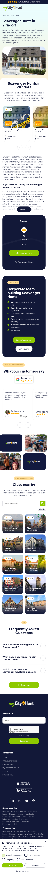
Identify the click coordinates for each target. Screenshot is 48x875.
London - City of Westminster (14, 811)
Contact (5, 771)
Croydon (25, 836)
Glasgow (12, 814)
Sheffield (28, 834)
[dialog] (24, 857)
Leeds (4, 814)
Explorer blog (7, 764)
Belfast (32, 817)
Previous (19, 147)
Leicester (6, 819)
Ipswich (15, 819)
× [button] (45, 842)
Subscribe (24, 741)
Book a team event (24, 340)
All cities (42, 509)
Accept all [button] (12, 865)
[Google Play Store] (24, 790)
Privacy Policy (24, 736)
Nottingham (24, 819)
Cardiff (24, 817)
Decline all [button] (35, 865)
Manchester (29, 814)
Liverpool (16, 817)
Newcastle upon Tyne (10, 822)
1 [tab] (22, 244)
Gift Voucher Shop (9, 761)
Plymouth (25, 822)
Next (28, 147)
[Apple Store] (24, 783)
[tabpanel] (24, 234)
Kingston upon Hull (9, 824)
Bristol (20, 814)
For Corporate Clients (24, 262)
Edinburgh (6, 817)
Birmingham (32, 811)
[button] (24, 871)
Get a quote (24, 349)
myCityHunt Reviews (10, 768)
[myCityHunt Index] (14, 8)
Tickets (5, 757)
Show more (24, 209)
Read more (34, 850)
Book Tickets (26, 253)
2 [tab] (25, 244)
